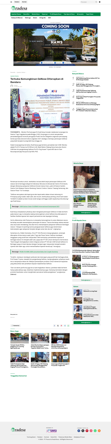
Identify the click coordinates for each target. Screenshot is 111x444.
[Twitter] (83, 430)
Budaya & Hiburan (17, 18)
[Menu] (11, 2)
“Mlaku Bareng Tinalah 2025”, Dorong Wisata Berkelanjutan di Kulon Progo (92, 205)
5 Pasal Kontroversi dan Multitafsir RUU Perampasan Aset (91, 315)
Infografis (42, 18)
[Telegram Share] (65, 325)
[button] (96, 2)
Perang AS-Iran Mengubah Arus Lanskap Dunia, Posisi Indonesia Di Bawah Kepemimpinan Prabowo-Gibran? (91, 299)
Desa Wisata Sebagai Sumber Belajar (79, 205)
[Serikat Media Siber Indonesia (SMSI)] (51, 431)
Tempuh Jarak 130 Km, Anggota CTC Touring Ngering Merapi (17, 346)
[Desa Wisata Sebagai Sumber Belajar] (79, 198)
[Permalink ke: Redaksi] (11, 86)
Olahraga (28, 18)
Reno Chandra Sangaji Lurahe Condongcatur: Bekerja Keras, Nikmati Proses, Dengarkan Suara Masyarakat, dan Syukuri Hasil (90, 265)
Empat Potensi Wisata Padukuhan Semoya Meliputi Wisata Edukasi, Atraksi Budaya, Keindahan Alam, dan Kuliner (86, 191)
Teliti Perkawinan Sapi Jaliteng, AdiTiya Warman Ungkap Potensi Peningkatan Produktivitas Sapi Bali (19, 365)
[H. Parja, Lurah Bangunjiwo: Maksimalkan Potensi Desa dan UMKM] (76, 258)
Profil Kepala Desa (55, 14)
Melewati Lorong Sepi (90, 291)
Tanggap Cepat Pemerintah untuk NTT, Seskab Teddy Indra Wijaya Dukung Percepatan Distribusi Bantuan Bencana (87, 110)
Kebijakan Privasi (79, 437)
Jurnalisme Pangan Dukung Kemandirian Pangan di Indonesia (90, 307)
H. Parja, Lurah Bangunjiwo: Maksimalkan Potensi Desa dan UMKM (90, 257)
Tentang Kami (31, 437)
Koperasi (45, 14)
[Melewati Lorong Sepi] (78, 292)
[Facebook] (78, 430)
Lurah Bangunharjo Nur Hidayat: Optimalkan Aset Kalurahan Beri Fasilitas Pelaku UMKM (86, 251)
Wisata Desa (36, 14)
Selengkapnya (85, 212)
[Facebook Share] (54, 325)
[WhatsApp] (95, 430)
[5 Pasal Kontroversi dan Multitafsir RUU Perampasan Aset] (78, 316)
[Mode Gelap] (100, 2)
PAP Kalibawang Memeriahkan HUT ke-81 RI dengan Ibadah (88, 79)
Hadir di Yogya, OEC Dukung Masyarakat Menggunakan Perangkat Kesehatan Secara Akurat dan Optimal (39, 365)
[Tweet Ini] (58, 325)
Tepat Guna (89, 14)
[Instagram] (91, 430)
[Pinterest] (87, 430)
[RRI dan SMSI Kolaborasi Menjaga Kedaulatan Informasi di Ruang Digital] (60, 338)
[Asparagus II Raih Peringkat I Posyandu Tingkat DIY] (60, 357)
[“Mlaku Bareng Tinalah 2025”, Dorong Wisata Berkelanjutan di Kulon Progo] (93, 198)
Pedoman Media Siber (65, 437)
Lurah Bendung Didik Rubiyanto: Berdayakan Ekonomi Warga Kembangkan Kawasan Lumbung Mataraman (91, 273)
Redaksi (17, 2)
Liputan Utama (16, 14)
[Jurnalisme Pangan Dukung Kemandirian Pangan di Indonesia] (78, 308)
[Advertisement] (40, 166)
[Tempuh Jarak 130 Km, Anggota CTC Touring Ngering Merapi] (19, 338)
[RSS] (99, 430)
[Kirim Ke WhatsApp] (68, 325)
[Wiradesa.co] (19, 8)
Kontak (24, 2)
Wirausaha (80, 14)
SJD (49, 18)
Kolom (35, 18)
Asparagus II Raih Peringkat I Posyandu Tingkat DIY (60, 364)
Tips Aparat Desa (69, 14)
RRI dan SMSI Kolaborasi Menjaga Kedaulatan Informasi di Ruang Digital (59, 346)
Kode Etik (54, 437)
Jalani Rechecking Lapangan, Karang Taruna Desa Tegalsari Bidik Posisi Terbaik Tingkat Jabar (40, 346)
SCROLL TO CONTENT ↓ (55, 67)
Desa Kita (26, 14)
